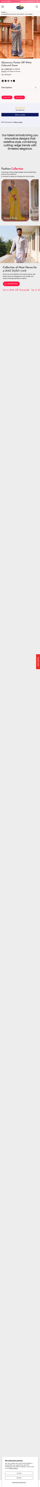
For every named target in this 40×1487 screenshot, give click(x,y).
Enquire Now (7, 97)
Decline (19, 1478)
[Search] (37, 7)
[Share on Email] (14, 80)
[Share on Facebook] (2, 80)
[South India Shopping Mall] (20, 6)
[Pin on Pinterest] (8, 80)
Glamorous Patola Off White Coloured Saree (16, 64)
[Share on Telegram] (11, 80)
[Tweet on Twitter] (5, 80)
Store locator (19, 97)
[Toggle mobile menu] (8, 6)
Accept (19, 1473)
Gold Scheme (5, 1)
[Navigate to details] (27, 219)
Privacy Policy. (13, 1468)
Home (3, 12)
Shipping (4, 71)
